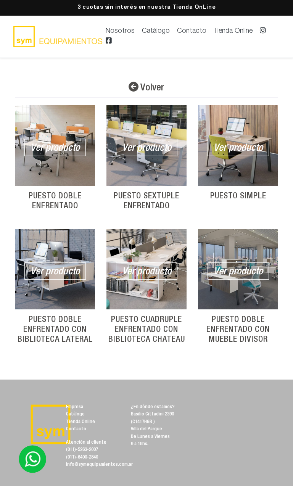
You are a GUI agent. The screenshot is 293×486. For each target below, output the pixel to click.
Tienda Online (233, 31)
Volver (151, 88)
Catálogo (156, 31)
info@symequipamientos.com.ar (99, 464)
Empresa (74, 407)
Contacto (191, 31)
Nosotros (120, 31)
